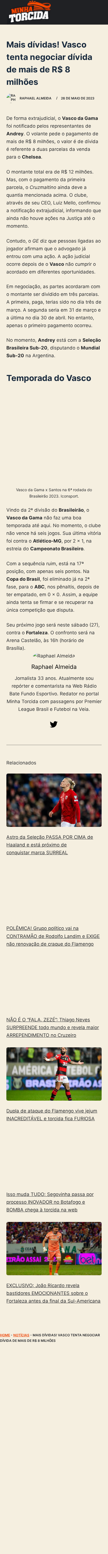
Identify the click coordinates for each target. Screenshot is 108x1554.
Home (5, 1335)
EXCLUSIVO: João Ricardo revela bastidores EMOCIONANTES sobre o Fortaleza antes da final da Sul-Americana (53, 1293)
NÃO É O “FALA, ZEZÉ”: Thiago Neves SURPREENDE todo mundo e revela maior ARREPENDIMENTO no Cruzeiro (52, 1027)
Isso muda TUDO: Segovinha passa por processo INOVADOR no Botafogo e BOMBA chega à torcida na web (50, 1202)
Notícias (21, 1335)
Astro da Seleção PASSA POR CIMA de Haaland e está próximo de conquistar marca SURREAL (49, 844)
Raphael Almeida (54, 666)
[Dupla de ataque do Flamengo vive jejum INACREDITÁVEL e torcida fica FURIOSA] (53, 1074)
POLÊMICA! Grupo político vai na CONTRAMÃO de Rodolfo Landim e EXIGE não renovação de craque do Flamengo (53, 935)
